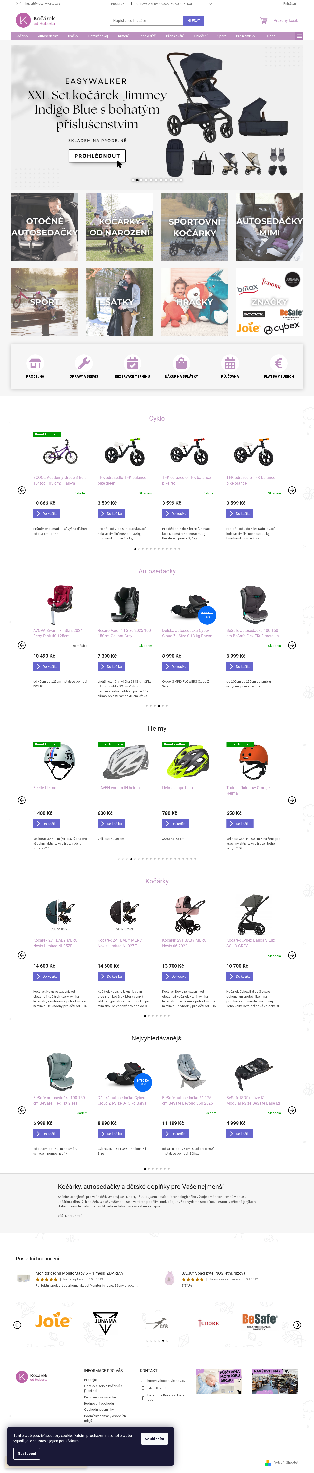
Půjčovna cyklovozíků (100, 1397)
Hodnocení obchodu (99, 1403)
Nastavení (27, 1453)
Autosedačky (157, 571)
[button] (25, 117)
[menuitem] (22, 36)
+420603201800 (158, 1388)
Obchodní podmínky (99, 1409)
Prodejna (118, 4)
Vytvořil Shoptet (286, 1462)
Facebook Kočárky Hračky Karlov (165, 1398)
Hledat (193, 21)
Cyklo (157, 418)
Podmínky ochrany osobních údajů (105, 1418)
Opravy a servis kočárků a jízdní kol (164, 4)
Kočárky (157, 881)
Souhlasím (154, 1438)
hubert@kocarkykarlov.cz (166, 1380)
